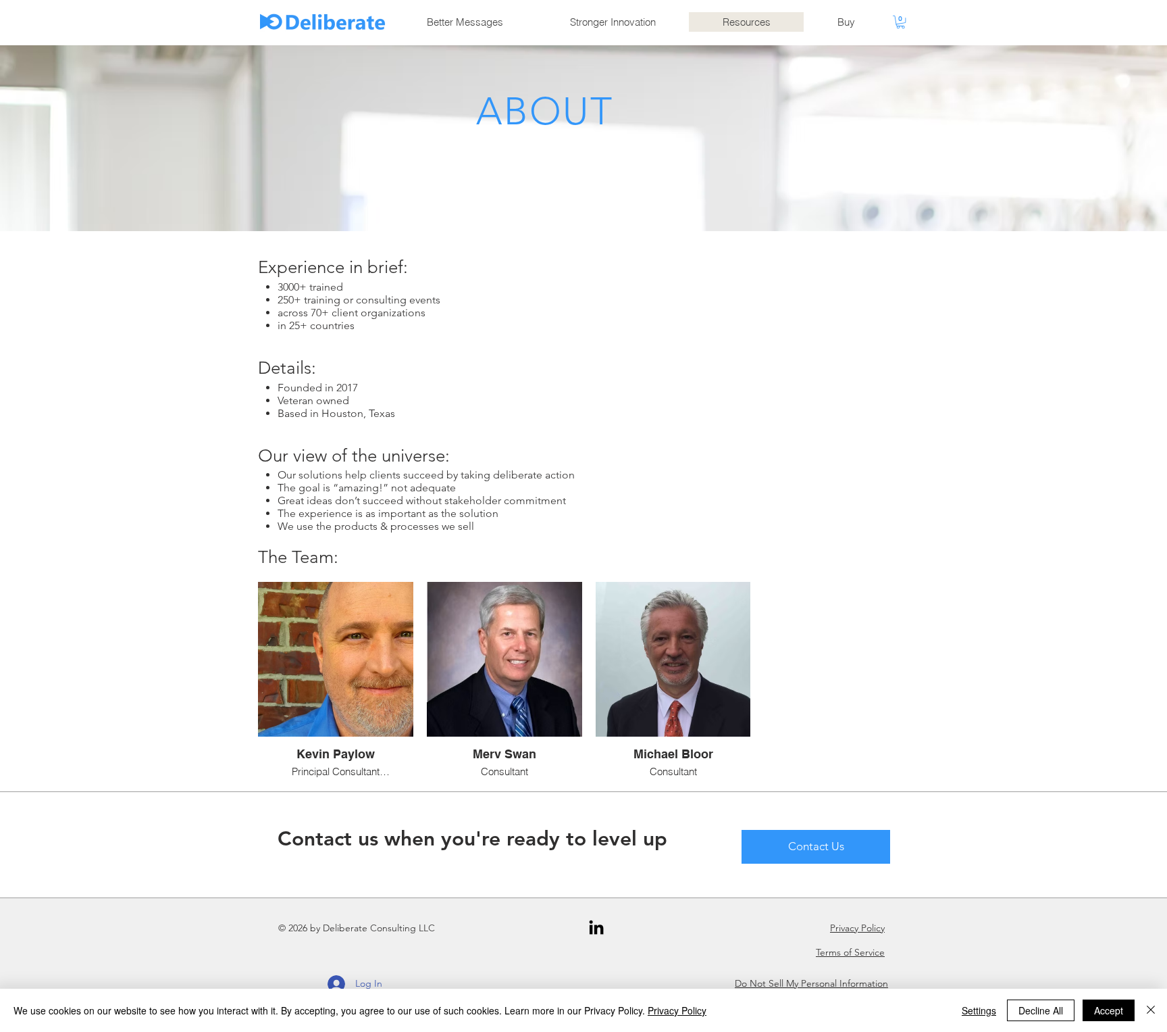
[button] (900, 22)
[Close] (1151, 1010)
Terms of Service (850, 952)
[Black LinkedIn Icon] (596, 927)
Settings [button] (979, 1010)
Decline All (1040, 1010)
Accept (1108, 1010)
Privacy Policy (857, 928)
